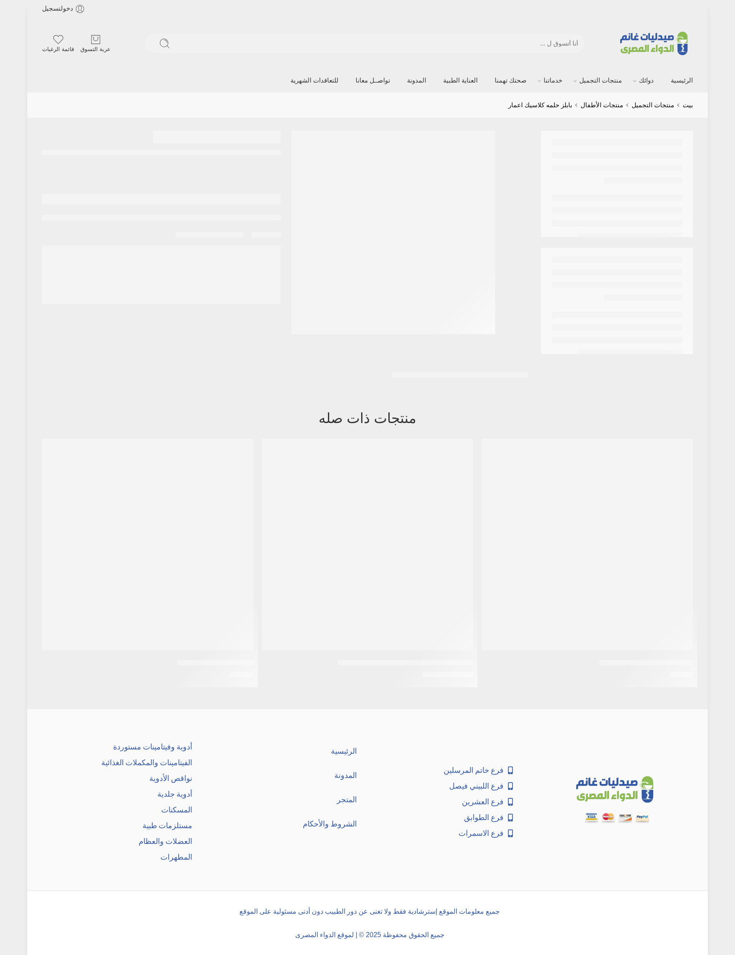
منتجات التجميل (600, 80)
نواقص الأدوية (170, 778)
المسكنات (176, 809)
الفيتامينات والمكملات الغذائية (146, 762)
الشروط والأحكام (330, 823)
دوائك (646, 80)
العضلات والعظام (165, 841)
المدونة (416, 80)
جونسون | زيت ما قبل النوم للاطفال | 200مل (405, 662)
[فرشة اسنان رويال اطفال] (148, 544)
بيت (688, 105)
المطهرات (176, 856)
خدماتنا (553, 80)
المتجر (347, 799)
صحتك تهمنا (511, 80)
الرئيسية (682, 80)
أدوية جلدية (174, 793)
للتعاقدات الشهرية (315, 80)
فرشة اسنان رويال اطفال (215, 662)
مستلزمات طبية (167, 825)
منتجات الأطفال (602, 105)
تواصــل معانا (373, 80)
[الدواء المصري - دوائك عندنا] (655, 43)
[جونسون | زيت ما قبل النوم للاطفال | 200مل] (367, 544)
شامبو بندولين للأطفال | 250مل (646, 662)
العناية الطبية (460, 80)
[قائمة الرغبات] (494, 450)
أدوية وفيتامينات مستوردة (152, 746)
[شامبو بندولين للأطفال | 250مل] (587, 544)
